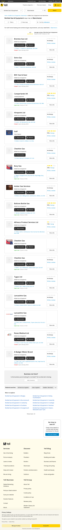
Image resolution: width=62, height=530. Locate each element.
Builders (26, 453)
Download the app (32, 1)
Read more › (54, 28)
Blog (49, 5)
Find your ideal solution (10, 490)
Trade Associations (8, 466)
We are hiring (7, 474)
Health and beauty (49, 470)
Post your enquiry (41, 5)
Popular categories (28, 5)
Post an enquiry (7, 457)
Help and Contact (8, 470)
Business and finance (50, 461)
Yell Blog (47, 449)
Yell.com (3, 1)
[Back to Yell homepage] (4, 5)
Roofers (26, 461)
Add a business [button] (31, 380)
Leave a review (7, 461)
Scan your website (8, 495)
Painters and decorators (30, 470)
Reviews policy (28, 501)
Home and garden (49, 474)
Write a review (51, 43)
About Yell (26, 484)
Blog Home (47, 453)
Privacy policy (27, 488)
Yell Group (28, 480)
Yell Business (10, 1)
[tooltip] (45, 10)
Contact (5, 503)
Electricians (27, 466)
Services (6, 449)
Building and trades (49, 457)
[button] (21, 11)
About (5, 507)
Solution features (8, 499)
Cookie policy (27, 493)
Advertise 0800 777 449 (54, 1)
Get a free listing (42, 1)
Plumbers (26, 457)
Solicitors (26, 474)
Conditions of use (29, 497)
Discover (27, 449)
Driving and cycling (49, 466)
